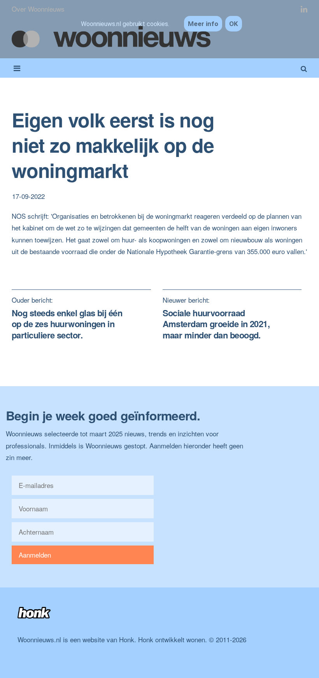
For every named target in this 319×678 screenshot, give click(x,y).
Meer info (203, 24)
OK (233, 24)
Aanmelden (35, 554)
